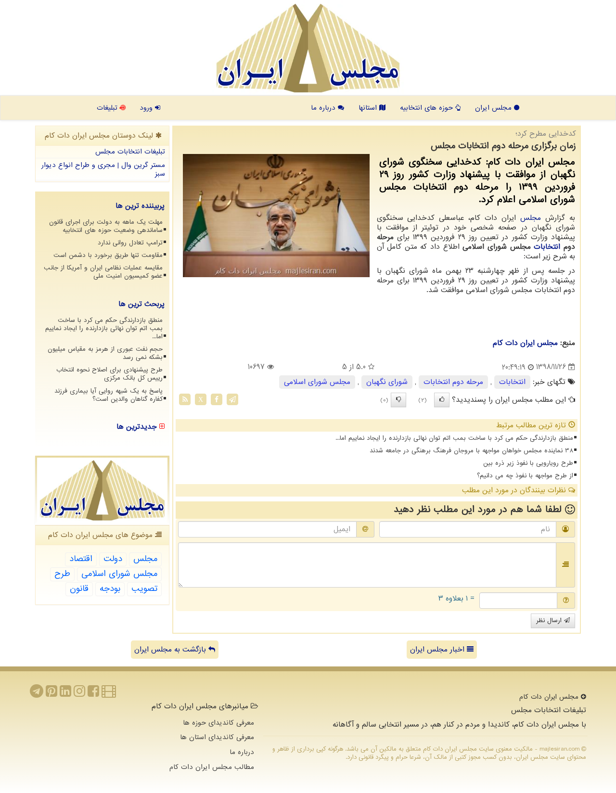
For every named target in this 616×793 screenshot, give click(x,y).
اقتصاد (80, 558)
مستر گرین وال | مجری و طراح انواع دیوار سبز (103, 169)
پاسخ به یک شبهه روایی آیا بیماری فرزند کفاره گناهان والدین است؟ (108, 395)
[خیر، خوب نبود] (398, 400)
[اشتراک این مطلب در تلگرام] (232, 399)
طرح (62, 573)
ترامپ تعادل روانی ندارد (130, 242)
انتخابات (547, 247)
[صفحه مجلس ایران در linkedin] (65, 694)
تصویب (144, 588)
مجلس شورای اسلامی (317, 382)
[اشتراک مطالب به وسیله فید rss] (185, 399)
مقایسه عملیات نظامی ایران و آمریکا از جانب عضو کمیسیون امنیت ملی (103, 272)
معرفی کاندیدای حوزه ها (218, 722)
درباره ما (324, 107)
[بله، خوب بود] (441, 400)
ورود (147, 107)
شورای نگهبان (387, 382)
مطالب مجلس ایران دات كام (211, 767)
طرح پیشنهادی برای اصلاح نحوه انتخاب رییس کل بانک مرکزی (109, 374)
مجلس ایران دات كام (525, 343)
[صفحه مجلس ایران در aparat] (109, 694)
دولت (112, 558)
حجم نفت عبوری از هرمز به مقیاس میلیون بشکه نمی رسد (105, 353)
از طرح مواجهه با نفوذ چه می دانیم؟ (525, 475)
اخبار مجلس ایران (438, 649)
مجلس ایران (494, 107)
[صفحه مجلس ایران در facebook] (93, 694)
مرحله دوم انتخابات (453, 382)
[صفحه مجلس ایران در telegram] (36, 694)
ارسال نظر (550, 620)
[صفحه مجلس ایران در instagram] (79, 694)
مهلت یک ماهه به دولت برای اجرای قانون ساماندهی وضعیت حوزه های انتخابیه (106, 226)
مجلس (530, 218)
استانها (369, 107)
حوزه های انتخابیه (427, 107)
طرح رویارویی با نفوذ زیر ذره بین (528, 463)
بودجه (110, 588)
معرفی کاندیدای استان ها (217, 737)
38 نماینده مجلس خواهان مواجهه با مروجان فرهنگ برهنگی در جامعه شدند (471, 450)
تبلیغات (108, 107)
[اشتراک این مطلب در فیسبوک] (216, 399)
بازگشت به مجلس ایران (171, 649)
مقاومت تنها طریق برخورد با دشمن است (108, 255)
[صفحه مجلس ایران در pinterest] (51, 694)
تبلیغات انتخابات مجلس (130, 151)
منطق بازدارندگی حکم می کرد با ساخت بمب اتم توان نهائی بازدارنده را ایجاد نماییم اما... (454, 438)
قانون (79, 588)
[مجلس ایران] (308, 48)
